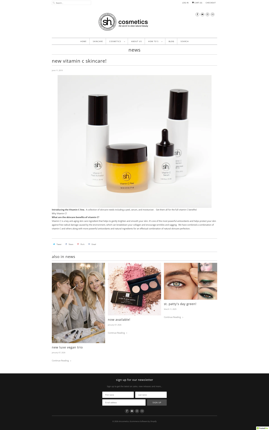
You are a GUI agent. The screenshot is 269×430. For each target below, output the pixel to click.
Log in (185, 3)
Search (185, 41)
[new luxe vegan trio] (78, 303)
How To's (154, 41)
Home (83, 41)
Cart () (198, 3)
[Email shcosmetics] (212, 14)
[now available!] (134, 289)
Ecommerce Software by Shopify (143, 421)
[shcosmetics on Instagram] (207, 14)
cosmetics (116, 41)
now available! (119, 319)
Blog (171, 41)
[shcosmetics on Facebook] (197, 14)
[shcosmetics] (134, 22)
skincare (98, 41)
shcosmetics (124, 421)
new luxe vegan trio (67, 347)
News (134, 50)
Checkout (211, 3)
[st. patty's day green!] (190, 281)
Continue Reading (60, 360)
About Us (136, 41)
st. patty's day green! (180, 304)
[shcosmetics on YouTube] (202, 14)
